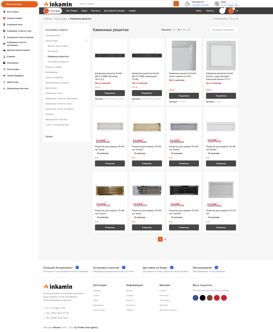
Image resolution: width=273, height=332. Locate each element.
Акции (129, 290)
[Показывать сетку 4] (205, 30)
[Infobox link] (197, 4)
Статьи (163, 290)
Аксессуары (61, 18)
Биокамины (51, 72)
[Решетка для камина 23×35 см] (221, 191)
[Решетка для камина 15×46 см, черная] (184, 191)
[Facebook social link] (195, 298)
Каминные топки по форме (60, 109)
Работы (129, 310)
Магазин (164, 305)
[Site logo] (57, 3)
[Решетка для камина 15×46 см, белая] (221, 127)
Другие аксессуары (58, 46)
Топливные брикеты (58, 61)
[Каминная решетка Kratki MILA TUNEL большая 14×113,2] (110, 56)
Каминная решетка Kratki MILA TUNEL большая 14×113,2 (108, 76)
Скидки (130, 295)
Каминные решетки (58, 56)
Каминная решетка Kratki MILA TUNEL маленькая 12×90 (145, 76)
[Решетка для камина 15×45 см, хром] (110, 127)
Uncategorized (53, 35)
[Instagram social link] (210, 298)
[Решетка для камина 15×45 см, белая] (184, 127)
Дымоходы (51, 88)
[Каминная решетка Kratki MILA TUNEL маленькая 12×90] (147, 56)
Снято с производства (57, 124)
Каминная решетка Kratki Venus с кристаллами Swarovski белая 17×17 (219, 76)
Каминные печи (54, 93)
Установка (165, 300)
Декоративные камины (57, 82)
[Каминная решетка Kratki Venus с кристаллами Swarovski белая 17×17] (221, 56)
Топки (96, 295)
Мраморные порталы (56, 119)
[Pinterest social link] (224, 298)
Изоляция (53, 51)
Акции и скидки (54, 67)
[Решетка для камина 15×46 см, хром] (147, 191)
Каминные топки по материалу (62, 98)
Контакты (130, 305)
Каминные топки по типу (59, 103)
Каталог (130, 300)
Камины (50, 114)
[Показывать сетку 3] (200, 30)
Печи (95, 300)
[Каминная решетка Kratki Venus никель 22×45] (184, 56)
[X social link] (202, 298)
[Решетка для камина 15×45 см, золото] (147, 127)
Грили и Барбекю (54, 77)
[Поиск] (176, 3)
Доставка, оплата (168, 310)
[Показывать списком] (195, 30)
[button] (110, 163)
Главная (47, 18)
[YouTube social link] (217, 298)
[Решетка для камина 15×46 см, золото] (110, 191)
